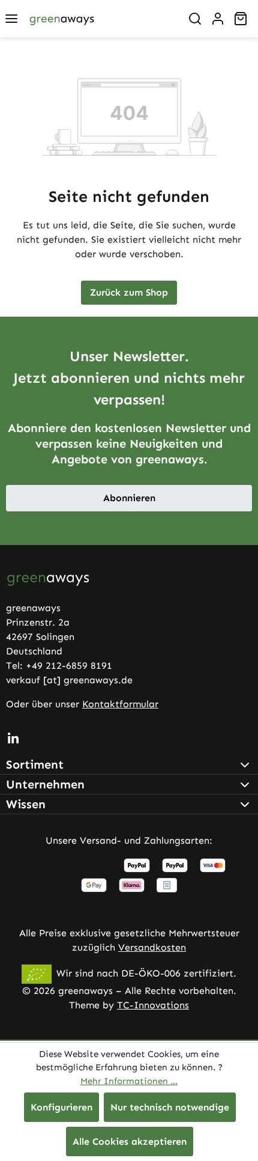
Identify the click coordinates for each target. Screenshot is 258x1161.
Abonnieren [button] (129, 498)
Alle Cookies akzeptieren (130, 1141)
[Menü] (11, 18)
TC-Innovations (153, 1005)
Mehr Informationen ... (129, 1081)
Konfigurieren (61, 1107)
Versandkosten (152, 947)
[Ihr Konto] (217, 18)
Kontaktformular (120, 704)
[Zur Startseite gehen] (62, 19)
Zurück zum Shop (129, 292)
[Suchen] (195, 18)
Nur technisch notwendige (169, 1107)
